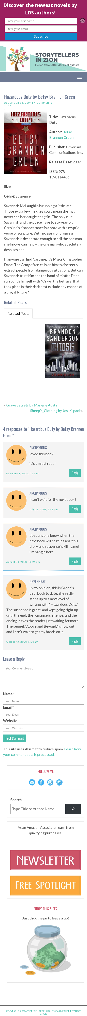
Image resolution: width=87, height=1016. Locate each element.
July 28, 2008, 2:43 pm (44, 509)
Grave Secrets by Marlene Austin (32, 405)
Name (9, 694)
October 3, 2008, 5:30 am (22, 641)
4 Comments (43, 102)
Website (10, 720)
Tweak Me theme (61, 1011)
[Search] (73, 809)
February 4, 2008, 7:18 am (22, 473)
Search (16, 800)
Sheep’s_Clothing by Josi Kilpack (55, 410)
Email (8, 707)
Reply (75, 473)
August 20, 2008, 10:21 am (23, 561)
